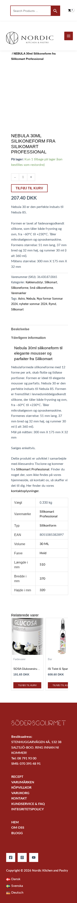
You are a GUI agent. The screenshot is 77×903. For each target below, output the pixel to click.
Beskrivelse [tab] (20, 329)
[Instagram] (22, 857)
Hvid (43, 553)
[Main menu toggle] (68, 36)
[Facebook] (10, 857)
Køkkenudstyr (34, 282)
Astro (21, 298)
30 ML (44, 544)
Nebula (30, 298)
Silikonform (48, 525)
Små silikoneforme (41, 288)
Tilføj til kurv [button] (27, 685)
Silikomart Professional (32, 469)
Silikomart (51, 282)
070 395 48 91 (30, 763)
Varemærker (18, 293)
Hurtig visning (27, 651)
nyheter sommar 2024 (33, 304)
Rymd (52, 304)
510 (42, 564)
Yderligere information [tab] (28, 337)
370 (42, 578)
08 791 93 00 (26, 758)
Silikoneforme (19, 288)
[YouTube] (33, 857)
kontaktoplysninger (25, 491)
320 (42, 590)
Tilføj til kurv (29, 188)
